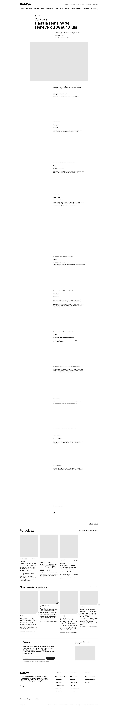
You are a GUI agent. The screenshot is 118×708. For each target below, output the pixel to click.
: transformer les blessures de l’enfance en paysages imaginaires (49, 610)
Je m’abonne (50, 658)
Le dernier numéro (58, 679)
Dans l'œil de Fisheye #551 (82, 642)
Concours (87, 682)
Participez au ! (48, 566)
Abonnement (67, 4)
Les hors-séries (58, 688)
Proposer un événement (90, 679)
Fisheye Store (88, 4)
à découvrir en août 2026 (68, 621)
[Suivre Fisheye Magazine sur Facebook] (20, 686)
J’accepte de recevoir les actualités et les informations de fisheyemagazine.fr (36, 661)
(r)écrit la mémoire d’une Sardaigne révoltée (28, 620)
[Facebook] (69, 512)
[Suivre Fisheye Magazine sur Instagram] (23, 686)
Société (42, 8)
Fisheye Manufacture (74, 688)
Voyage (61, 8)
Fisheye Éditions (73, 682)
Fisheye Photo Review (59, 685)
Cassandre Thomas (53, 621)
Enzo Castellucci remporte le (88, 613)
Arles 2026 (36, 8)
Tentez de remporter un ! (29, 566)
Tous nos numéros (58, 682)
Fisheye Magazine (67, 37)
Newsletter (82, 4)
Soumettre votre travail (75, 4)
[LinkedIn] (69, 513)
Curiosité (67, 8)
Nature (96, 523)
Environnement (49, 8)
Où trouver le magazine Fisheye (61, 676)
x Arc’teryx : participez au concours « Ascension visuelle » (68, 567)
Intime (56, 8)
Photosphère (86, 8)
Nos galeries (72, 679)
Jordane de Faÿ (32, 631)
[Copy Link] (69, 515)
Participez (78, 8)
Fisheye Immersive (74, 676)
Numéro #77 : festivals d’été (26, 8)
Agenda (73, 8)
